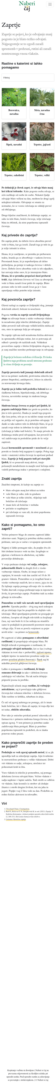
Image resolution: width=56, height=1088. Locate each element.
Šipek (39, 659)
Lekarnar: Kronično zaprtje (16, 819)
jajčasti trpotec (44, 652)
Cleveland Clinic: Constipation (17, 809)
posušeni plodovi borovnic (22, 659)
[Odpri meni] (50, 4)
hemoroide (33, 631)
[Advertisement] (28, 944)
